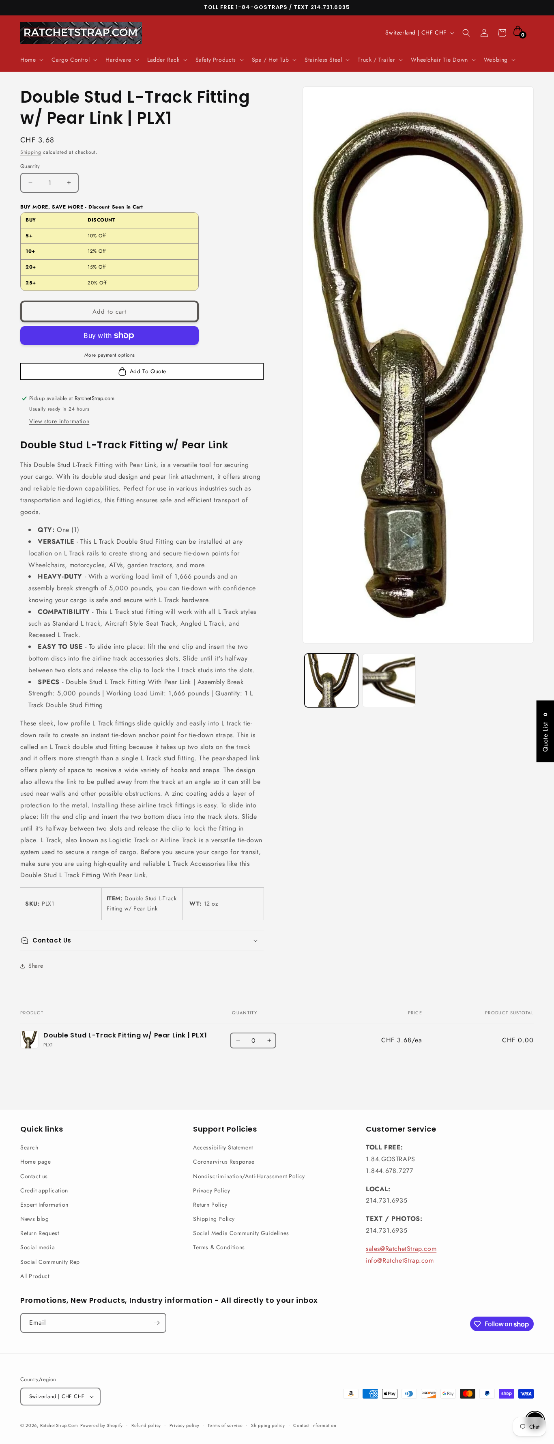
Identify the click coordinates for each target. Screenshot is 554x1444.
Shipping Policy (214, 1219)
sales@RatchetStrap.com (401, 1248)
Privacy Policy (211, 1190)
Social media (37, 1247)
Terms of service (225, 1425)
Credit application (44, 1190)
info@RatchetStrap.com (400, 1260)
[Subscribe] (156, 1323)
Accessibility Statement (223, 1147)
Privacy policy (185, 1425)
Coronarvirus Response (224, 1162)
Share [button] (35, 966)
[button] (31, 59)
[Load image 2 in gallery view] (389, 680)
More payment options (109, 355)
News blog (34, 1219)
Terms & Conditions (219, 1247)
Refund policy (146, 1425)
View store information (59, 421)
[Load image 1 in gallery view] (331, 680)
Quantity (30, 166)
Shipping (30, 152)
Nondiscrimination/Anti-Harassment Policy (249, 1176)
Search (29, 1147)
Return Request (39, 1233)
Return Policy (210, 1205)
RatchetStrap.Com (59, 1425)
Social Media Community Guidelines (241, 1233)
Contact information (314, 1425)
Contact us (34, 1176)
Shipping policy (268, 1425)
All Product (34, 1276)
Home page (35, 1162)
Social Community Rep (50, 1262)
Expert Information (44, 1205)
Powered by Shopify (101, 1425)
